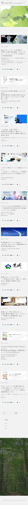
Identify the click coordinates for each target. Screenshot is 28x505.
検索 (16, 413)
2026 (5, 423)
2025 (5, 426)
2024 (5, 428)
